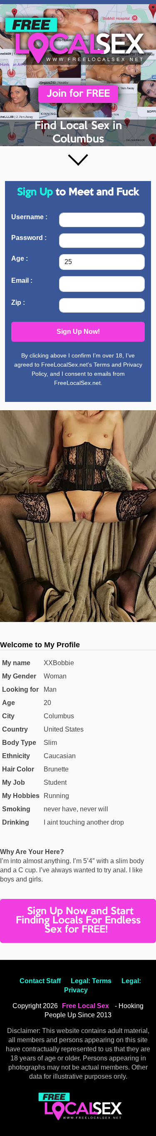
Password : (29, 237)
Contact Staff (40, 980)
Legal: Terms (91, 980)
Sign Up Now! (78, 331)
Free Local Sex (85, 1005)
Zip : (18, 302)
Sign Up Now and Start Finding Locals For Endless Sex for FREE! (78, 920)
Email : (21, 280)
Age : (19, 258)
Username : (29, 216)
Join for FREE (78, 94)
